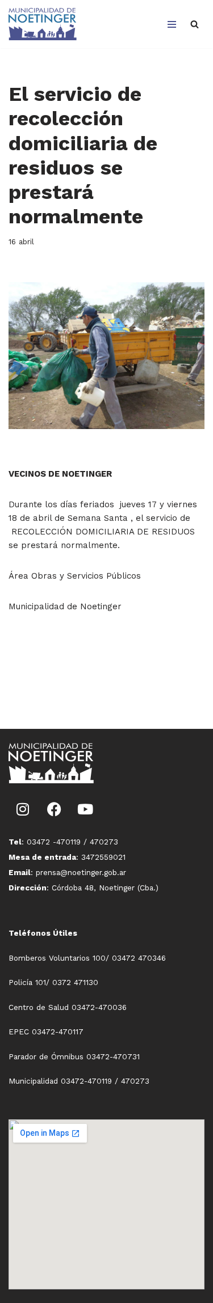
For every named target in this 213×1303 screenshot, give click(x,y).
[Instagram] (23, 809)
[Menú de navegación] (172, 24)
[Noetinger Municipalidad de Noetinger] (43, 24)
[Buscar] (194, 24)
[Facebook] (54, 809)
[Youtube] (85, 809)
